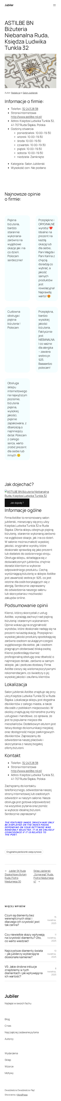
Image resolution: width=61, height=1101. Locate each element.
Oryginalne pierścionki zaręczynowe (23, 851)
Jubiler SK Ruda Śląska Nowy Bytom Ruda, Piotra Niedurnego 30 (15, 876)
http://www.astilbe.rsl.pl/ (26, 117)
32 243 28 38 (30, 109)
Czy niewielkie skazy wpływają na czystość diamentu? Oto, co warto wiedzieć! (24, 938)
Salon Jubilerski (30, 92)
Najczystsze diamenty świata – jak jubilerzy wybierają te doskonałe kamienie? (24, 954)
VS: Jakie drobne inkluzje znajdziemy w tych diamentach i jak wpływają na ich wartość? (24, 971)
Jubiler (9, 5)
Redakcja (15, 92)
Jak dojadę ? (17, 502)
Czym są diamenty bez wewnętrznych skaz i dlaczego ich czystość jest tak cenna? (22, 920)
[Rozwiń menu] (54, 5)
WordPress (22, 1094)
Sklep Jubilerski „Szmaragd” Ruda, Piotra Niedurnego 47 (43, 876)
